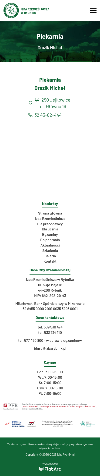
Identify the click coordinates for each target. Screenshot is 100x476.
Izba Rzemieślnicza (50, 218)
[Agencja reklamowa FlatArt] (50, 468)
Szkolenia (50, 250)
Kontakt (50, 261)
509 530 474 (53, 327)
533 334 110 (53, 332)
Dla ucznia (50, 229)
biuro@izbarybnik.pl (50, 348)
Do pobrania (50, 239)
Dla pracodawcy (50, 224)
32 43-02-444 (48, 115)
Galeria (50, 256)
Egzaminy (50, 234)
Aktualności (50, 245)
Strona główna (50, 213)
